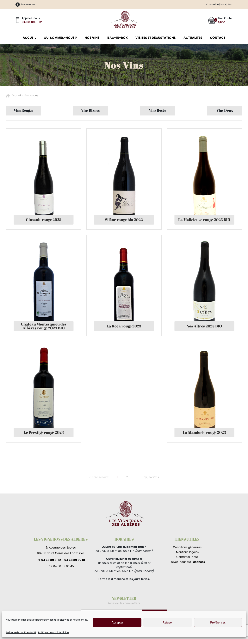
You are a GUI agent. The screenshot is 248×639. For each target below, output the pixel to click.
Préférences (218, 622)
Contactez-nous (187, 557)
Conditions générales (187, 547)
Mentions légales (187, 552)
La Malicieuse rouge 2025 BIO (204, 219)
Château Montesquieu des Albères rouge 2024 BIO (43, 326)
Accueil (29, 37)
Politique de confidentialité (21, 632)
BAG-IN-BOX (117, 37)
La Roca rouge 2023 (124, 326)
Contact (217, 37)
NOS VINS (92, 37)
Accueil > (17, 95)
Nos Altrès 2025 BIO (204, 326)
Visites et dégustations (155, 37)
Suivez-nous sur (187, 562)
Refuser (168, 622)
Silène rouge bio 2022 (124, 219)
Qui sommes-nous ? (60, 37)
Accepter (117, 622)
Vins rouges (31, 95)
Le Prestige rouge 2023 (44, 432)
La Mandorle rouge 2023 (204, 432)
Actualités (192, 37)
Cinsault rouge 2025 (43, 219)
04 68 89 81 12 (32, 22)
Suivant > (151, 477)
